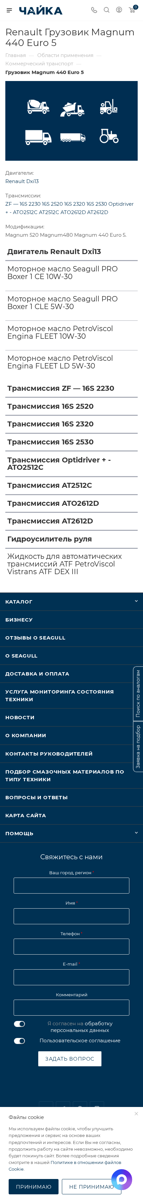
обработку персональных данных (81, 1026)
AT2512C (50, 212)
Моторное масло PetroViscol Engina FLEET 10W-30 (60, 332)
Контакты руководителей (49, 754)
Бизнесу (19, 620)
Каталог (19, 601)
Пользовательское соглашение (80, 1040)
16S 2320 (75, 204)
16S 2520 (53, 204)
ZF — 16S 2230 (23, 204)
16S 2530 (97, 204)
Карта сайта (25, 815)
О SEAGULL (21, 656)
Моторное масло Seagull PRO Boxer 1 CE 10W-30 (62, 272)
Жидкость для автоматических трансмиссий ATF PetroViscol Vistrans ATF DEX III (64, 563)
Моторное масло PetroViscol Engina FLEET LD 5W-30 (60, 362)
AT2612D (97, 212)
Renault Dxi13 (22, 181)
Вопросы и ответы (36, 797)
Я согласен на (80, 1026)
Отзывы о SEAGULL (35, 638)
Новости (20, 717)
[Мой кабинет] (119, 10)
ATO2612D (74, 212)
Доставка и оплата (37, 674)
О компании (25, 735)
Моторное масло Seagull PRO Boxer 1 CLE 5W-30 (62, 302)
